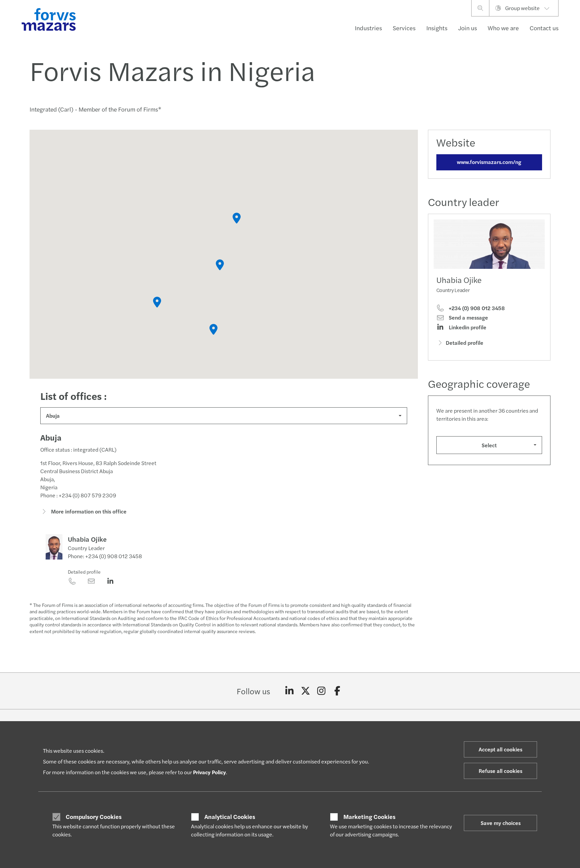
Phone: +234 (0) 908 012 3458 (105, 556)
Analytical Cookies (229, 817)
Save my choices (501, 823)
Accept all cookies (500, 749)
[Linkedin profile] (110, 582)
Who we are (503, 28)
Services (404, 28)
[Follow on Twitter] (305, 691)
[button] (219, 264)
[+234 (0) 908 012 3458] (72, 582)
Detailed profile (84, 571)
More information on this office (88, 511)
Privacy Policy (209, 772)
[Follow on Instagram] (321, 691)
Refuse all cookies (500, 771)
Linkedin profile (466, 327)
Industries (368, 28)
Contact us (544, 28)
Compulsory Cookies (94, 817)
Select (489, 445)
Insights (436, 28)
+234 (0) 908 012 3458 (476, 308)
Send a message (467, 317)
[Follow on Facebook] (337, 691)
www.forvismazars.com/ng (489, 162)
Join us (467, 28)
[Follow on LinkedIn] (289, 691)
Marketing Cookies (369, 817)
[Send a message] (91, 582)
